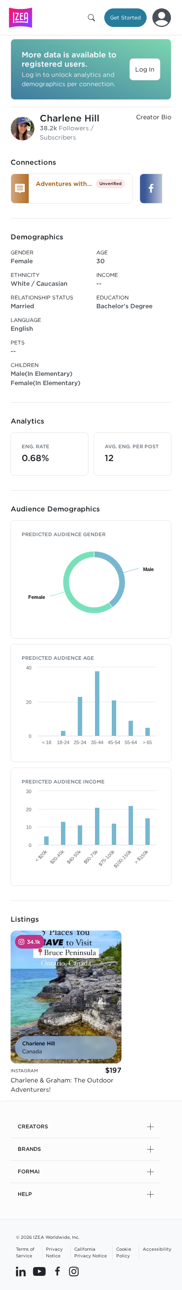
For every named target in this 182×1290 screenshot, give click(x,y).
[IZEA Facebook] (57, 1271)
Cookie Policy (123, 1252)
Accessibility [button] (157, 1249)
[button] (93, 17)
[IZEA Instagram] (74, 1271)
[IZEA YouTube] (39, 1271)
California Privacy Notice (90, 1252)
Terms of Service (25, 1252)
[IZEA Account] (161, 17)
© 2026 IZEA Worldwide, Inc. (48, 1237)
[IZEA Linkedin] (21, 1271)
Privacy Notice (54, 1252)
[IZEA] (20, 17)
